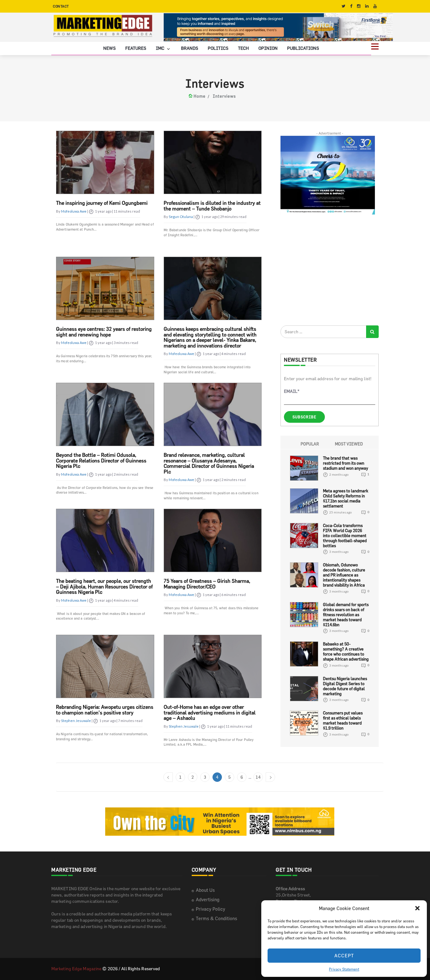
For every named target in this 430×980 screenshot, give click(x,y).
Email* (291, 391)
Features (135, 48)
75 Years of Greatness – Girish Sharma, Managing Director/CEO (207, 583)
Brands (189, 48)
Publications (303, 48)
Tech (243, 48)
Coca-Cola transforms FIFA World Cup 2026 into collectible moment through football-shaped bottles (345, 535)
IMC (160, 48)
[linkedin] (367, 6)
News (109, 48)
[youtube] (375, 6)
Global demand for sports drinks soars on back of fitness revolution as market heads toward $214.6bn (346, 614)
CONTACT (61, 6)
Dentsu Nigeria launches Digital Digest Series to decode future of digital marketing (345, 686)
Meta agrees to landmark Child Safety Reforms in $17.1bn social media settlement (345, 498)
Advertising (207, 899)
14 (258, 777)
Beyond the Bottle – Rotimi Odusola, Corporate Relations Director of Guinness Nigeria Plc (101, 460)
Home (200, 96)
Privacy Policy (210, 909)
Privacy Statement (344, 969)
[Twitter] (343, 6)
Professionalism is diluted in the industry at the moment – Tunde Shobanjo (212, 205)
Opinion (268, 48)
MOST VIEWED (349, 443)
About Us (205, 890)
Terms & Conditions (216, 918)
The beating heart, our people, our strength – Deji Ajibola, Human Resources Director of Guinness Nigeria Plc (104, 586)
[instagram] (358, 6)
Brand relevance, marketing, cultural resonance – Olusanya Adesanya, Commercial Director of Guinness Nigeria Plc (209, 463)
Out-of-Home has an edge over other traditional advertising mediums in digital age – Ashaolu (210, 712)
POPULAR (310, 443)
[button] (417, 908)
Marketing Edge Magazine (76, 968)
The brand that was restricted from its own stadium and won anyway (345, 463)
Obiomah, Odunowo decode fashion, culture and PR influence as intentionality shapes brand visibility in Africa (344, 574)
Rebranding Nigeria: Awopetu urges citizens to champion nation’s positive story (104, 709)
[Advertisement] (327, 269)
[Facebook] (351, 6)
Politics (218, 48)
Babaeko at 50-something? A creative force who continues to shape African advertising (346, 651)
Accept (344, 955)
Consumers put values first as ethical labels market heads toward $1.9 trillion (343, 720)
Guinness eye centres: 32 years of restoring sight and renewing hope (104, 331)
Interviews (224, 96)
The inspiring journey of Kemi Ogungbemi (102, 203)
